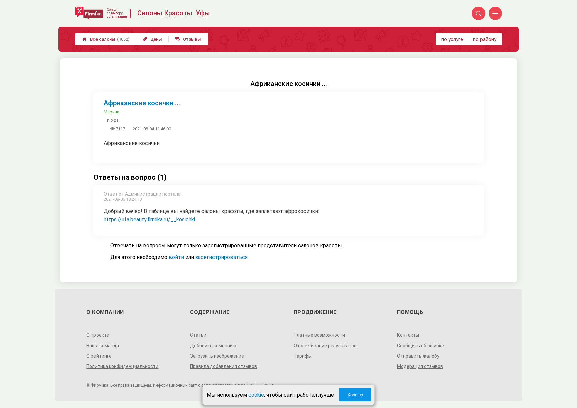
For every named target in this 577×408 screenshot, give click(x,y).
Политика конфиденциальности (122, 366)
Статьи (198, 335)
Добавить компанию (213, 345)
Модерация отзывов (420, 366)
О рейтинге (99, 356)
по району (484, 39)
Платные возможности (319, 335)
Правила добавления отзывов (223, 366)
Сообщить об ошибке (420, 345)
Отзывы (188, 39)
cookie (256, 395)
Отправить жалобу (418, 356)
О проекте (97, 335)
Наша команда (102, 345)
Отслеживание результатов (325, 345)
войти (176, 257)
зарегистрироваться (221, 257)
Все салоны (105, 39)
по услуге (452, 39)
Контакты (408, 335)
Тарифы (303, 356)
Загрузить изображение (217, 356)
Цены (152, 39)
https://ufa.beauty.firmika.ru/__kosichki (149, 219)
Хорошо (355, 394)
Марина (111, 111)
